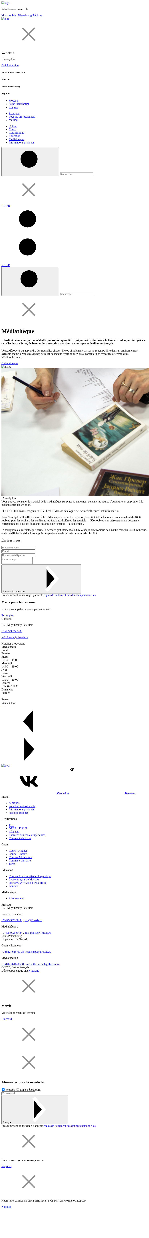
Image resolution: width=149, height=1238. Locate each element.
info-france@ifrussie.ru (14, 637)
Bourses (13, 886)
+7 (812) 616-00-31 (12, 964)
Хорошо (6, 1166)
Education (14, 135)
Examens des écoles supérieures (27, 835)
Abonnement (16, 898)
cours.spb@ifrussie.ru (38, 951)
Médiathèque (16, 139)
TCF (11, 825)
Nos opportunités (18, 812)
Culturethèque (9, 363)
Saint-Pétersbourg (22, 15)
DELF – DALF (18, 828)
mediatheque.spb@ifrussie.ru (43, 964)
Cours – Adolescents (20, 857)
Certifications (16, 132)
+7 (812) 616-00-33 (12, 951)
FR (8, 205)
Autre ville (12, 65)
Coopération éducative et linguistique (30, 876)
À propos (14, 113)
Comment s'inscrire (20, 838)
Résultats (14, 831)
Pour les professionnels (22, 116)
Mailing (13, 119)
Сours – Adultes (18, 850)
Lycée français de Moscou (24, 879)
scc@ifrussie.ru (33, 920)
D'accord (6, 1018)
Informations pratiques (21, 142)
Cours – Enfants (18, 853)
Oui (3, 65)
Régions (37, 15)
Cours (12, 129)
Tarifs (12, 863)
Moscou (6, 15)
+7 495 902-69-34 (11, 631)
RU (3, 205)
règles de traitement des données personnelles (70, 595)
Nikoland (34, 970)
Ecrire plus (7, 615)
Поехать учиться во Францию (27, 882)
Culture (13, 126)
